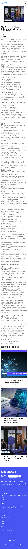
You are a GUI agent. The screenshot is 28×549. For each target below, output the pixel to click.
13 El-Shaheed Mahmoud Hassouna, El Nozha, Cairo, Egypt (13, 495)
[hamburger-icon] (25, 2)
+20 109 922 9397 (5, 497)
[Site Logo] (7, 2)
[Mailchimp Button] (25, 531)
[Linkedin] (14, 540)
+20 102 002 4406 (5, 499)
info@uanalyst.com (5, 517)
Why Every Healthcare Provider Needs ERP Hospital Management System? (14, 420)
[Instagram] (18, 540)
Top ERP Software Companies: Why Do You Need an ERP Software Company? (14, 382)
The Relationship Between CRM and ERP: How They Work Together (14, 458)
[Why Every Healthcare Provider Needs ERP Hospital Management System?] (26, 419)
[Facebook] (10, 540)
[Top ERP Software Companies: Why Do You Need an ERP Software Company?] (26, 380)
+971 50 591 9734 (5, 509)
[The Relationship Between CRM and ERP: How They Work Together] (26, 457)
